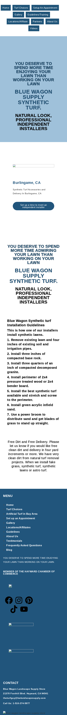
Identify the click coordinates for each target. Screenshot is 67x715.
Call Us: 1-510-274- (14, 703)
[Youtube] (24, 609)
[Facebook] (9, 600)
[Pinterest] (29, 600)
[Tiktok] (14, 609)
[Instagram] (19, 600)
